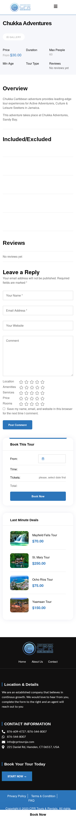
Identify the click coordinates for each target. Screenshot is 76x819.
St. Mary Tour (41, 557)
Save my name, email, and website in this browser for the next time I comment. (37, 411)
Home (25, 661)
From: (14, 459)
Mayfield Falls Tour (44, 535)
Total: (13, 486)
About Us (40, 661)
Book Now (38, 496)
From (6, 55)
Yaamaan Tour (41, 602)
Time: (14, 469)
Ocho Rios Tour (42, 579)
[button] (55, 6)
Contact (53, 661)
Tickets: (15, 477)
